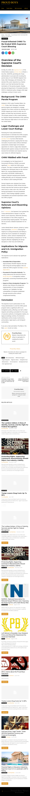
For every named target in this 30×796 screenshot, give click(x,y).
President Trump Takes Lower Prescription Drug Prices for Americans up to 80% (7, 380)
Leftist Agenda (4, 604)
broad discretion (7, 276)
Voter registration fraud (7, 363)
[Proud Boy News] (6, 392)
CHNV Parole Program (20, 357)
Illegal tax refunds (14, 359)
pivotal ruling (17, 72)
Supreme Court (18, 70)
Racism (3, 638)
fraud (8, 165)
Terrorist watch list (13, 361)
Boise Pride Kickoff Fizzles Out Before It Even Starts (23, 380)
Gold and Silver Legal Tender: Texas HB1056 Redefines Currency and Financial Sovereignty (13, 733)
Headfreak (10, 604)
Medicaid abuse (5, 361)
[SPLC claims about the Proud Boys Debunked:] (15, 663)
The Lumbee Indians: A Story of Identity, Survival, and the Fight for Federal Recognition (14, 425)
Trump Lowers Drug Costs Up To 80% (14, 701)
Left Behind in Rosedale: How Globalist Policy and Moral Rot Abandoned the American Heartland (14, 635)
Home (2, 35)
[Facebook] (2, 52)
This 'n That (7, 35)
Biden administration (10, 357)
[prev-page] (2, 505)
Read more (5, 542)
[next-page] (5, 505)
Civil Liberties (4, 772)
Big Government (5, 420)
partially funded (5, 138)
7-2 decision (7, 211)
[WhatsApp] (13, 52)
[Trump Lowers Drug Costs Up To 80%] (15, 483)
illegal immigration (6, 359)
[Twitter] (6, 52)
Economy (3, 737)
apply (6, 328)
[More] (20, 370)
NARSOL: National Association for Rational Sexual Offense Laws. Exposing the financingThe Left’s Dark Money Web (15, 601)
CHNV (3, 105)
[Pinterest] (9, 52)
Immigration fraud (23, 359)
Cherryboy (8, 737)
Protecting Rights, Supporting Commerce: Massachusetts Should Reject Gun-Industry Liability (14, 458)
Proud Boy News (6, 49)
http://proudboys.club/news (19, 391)
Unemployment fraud (23, 361)
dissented (14, 229)
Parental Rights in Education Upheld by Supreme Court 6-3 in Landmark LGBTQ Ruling (14, 769)
